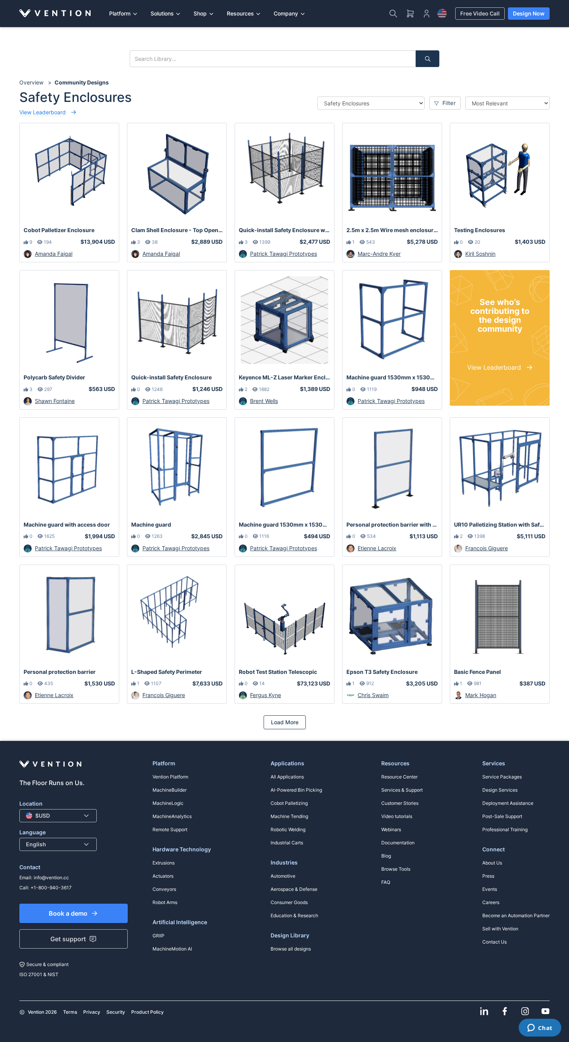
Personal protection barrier (60, 671)
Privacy (91, 1012)
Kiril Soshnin (480, 253)
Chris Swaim (373, 695)
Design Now (529, 13)
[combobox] (58, 815)
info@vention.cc (51, 877)
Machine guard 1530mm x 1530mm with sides (392, 377)
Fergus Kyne (265, 695)
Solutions (162, 13)
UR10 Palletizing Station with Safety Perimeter (499, 524)
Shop (200, 13)
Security (115, 1012)
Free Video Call (480, 13)
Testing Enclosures (479, 230)
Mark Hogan (480, 695)
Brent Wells (264, 401)
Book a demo (68, 913)
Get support (68, 939)
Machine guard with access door (67, 524)
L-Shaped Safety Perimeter (166, 671)
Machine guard (151, 524)
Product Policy (147, 1012)
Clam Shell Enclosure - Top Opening (177, 230)
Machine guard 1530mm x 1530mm (284, 524)
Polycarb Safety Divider (54, 377)
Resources (240, 13)
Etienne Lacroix (377, 548)
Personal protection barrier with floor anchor (392, 524)
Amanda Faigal (53, 253)
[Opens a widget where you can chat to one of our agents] (539, 1028)
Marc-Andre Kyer (379, 253)
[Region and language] (442, 14)
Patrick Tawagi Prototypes (283, 253)
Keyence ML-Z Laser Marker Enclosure (284, 377)
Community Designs (82, 82)
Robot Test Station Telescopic (278, 671)
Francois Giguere (486, 548)
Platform (119, 13)
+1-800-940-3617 (51, 887)
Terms (70, 1012)
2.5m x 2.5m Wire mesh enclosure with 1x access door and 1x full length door (392, 230)
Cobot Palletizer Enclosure (59, 230)
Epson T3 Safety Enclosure (382, 671)
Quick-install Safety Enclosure (171, 377)
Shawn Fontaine (55, 401)
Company (286, 13)
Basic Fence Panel (477, 671)
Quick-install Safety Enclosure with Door (284, 230)
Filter (448, 103)
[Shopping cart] (410, 13)
